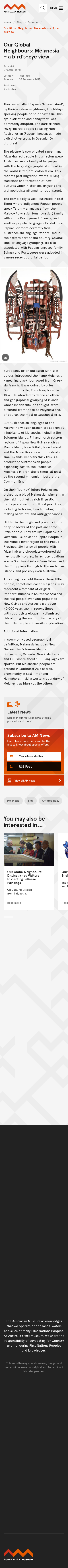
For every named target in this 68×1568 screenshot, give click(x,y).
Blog (20, 22)
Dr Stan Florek (12, 69)
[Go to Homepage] (34, 1555)
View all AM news (25, 780)
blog (30, 800)
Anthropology (50, 800)
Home (7, 22)
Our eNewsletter (30, 756)
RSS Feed (25, 766)
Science (33, 22)
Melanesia (13, 800)
